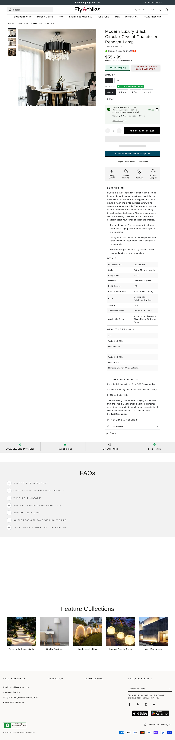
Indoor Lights (22, 23)
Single (110, 92)
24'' (109, 80)
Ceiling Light (36, 23)
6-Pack (147, 92)
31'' (118, 80)
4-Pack (135, 92)
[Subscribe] (170, 689)
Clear (48, 10)
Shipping (109, 61)
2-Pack (122, 92)
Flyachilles (14, 732)
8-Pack (110, 99)
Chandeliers (51, 23)
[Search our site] (10, 9)
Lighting (10, 23)
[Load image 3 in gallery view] (12, 52)
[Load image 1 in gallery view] (12, 32)
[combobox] (29, 9)
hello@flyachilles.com (19, 687)
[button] (132, 139)
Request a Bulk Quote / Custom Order (133, 161)
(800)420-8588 (9, 697)
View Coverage (118, 121)
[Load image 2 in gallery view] (12, 42)
